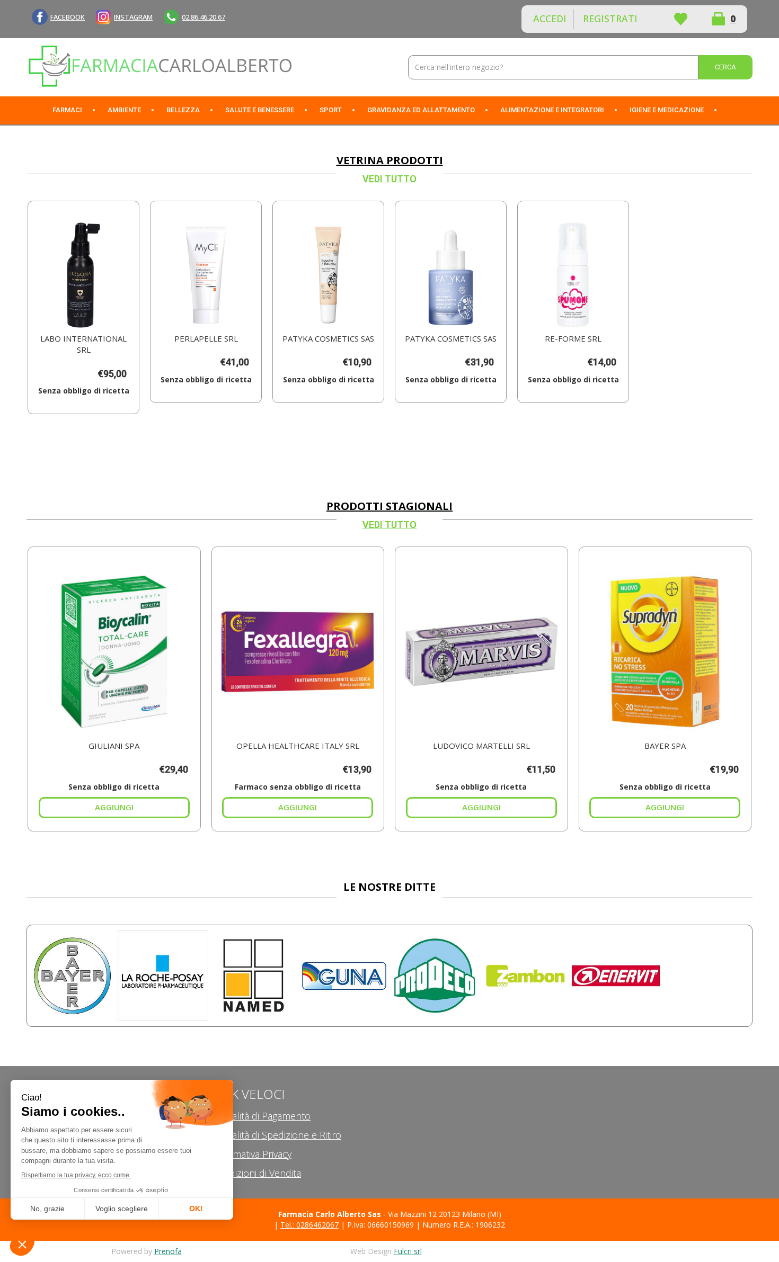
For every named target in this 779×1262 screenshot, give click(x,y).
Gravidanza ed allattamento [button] (421, 110)
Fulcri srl (408, 1251)
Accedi (549, 18)
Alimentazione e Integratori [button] (552, 110)
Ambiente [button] (124, 110)
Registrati (610, 18)
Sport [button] (331, 110)
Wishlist (680, 19)
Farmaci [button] (67, 110)
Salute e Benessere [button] (259, 110)
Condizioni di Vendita (256, 1173)
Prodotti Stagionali (389, 506)
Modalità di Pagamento (261, 1115)
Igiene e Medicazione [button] (667, 110)
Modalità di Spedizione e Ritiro (276, 1135)
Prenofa (168, 1251)
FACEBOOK (67, 17)
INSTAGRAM (133, 17)
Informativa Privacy (251, 1154)
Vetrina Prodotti (390, 160)
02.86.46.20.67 (203, 17)
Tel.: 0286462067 (309, 1225)
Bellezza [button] (183, 110)
